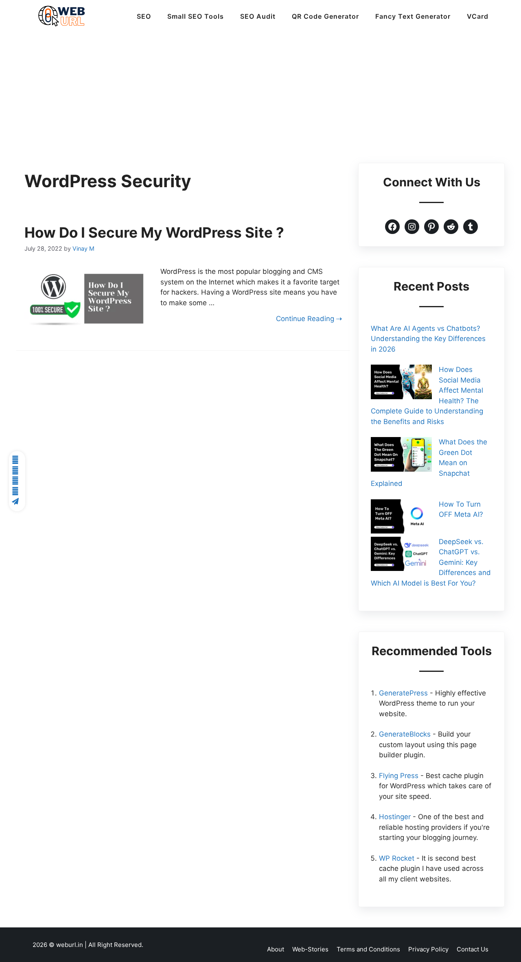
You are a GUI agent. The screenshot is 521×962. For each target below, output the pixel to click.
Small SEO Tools (195, 16)
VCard (477, 16)
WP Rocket (396, 858)
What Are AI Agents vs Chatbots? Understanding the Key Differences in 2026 (428, 338)
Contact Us (472, 949)
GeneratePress (403, 693)
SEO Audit (258, 16)
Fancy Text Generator (413, 16)
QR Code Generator (325, 16)
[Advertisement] (260, 94)
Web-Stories (310, 949)
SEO (144, 16)
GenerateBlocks (405, 734)
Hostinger (395, 817)
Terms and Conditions (368, 949)
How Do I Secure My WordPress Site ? (154, 232)
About (275, 949)
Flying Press (398, 776)
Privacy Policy (428, 949)
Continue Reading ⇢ (309, 319)
